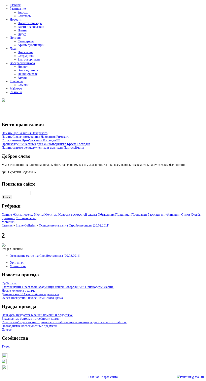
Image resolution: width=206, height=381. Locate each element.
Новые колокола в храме (18, 290)
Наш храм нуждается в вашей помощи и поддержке (37, 315)
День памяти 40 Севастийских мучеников (30, 294)
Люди (14, 48)
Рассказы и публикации (164, 214)
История (15, 37)
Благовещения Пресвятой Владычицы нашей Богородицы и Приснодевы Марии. (58, 287)
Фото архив (26, 41)
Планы (22, 30)
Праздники (123, 214)
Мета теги (8, 221)
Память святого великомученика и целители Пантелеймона (43, 147)
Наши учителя (27, 74)
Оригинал (17, 262)
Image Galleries (26, 225)
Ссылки (23, 85)
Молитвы (51, 214)
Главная (15, 5)
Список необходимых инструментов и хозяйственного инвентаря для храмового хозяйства (64, 322)
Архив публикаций (31, 45)
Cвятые (7, 214)
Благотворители (29, 59)
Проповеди (139, 214)
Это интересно (26, 218)
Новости (16, 19)
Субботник (9, 283)
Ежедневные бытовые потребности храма (30, 318)
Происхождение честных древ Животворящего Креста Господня (46, 144)
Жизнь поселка (23, 214)
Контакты (16, 81)
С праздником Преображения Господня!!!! (31, 140)
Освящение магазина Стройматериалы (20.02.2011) (74, 225)
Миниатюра (18, 266)
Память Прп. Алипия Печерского (24, 133)
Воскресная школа (22, 63)
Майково (16, 88)
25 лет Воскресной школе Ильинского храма (32, 298)
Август (23, 12)
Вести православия (31, 26)
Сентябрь (24, 16)
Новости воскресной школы (77, 214)
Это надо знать (28, 70)
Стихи (185, 214)
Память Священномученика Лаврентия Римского (35, 136)
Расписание (18, 8)
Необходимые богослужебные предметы (29, 326)
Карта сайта (109, 377)
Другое (6, 329)
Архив (22, 77)
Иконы (39, 214)
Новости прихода (30, 23)
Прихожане (25, 52)
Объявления (106, 214)
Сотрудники (26, 55)
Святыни (16, 92)
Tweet (5, 346)
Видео (22, 34)
